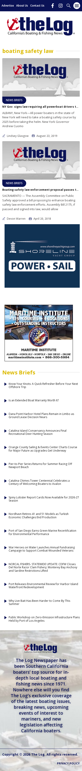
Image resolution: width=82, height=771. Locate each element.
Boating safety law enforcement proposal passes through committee (41, 189)
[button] (76, 5)
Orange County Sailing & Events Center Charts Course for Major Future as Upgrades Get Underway (43, 449)
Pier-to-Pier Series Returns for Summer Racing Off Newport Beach (40, 465)
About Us (22, 5)
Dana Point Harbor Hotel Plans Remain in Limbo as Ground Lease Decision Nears (41, 415)
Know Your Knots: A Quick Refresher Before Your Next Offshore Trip (43, 385)
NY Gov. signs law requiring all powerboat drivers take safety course (41, 106)
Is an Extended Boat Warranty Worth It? (34, 400)
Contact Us (37, 5)
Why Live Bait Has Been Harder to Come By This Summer (39, 602)
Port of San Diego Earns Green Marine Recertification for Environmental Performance (42, 532)
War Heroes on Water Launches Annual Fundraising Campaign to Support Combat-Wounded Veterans (42, 549)
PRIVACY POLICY (68, 763)
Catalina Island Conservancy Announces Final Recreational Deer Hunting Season (38, 432)
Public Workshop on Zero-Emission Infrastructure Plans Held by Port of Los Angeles (44, 619)
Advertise (8, 5)
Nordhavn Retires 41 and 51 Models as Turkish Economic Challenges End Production (39, 515)
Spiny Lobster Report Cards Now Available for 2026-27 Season (44, 499)
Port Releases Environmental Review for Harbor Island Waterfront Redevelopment (43, 586)
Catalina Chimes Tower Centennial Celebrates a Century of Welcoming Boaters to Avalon (39, 482)
